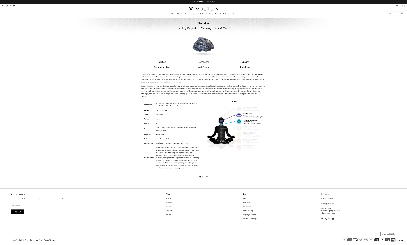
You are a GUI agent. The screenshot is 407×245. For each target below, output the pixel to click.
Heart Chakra (186, 89)
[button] (233, 14)
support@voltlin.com (327, 204)
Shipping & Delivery (249, 215)
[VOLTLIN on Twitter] (14, 6)
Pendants (169, 207)
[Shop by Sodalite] (203, 56)
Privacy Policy (38, 240)
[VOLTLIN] (203, 9)
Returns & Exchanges (250, 219)
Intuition (162, 62)
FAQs (245, 199)
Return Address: (326, 208)
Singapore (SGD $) (388, 234)
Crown (245, 74)
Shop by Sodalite (203, 177)
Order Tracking (248, 211)
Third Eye (164, 110)
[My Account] (397, 6)
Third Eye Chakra (257, 74)
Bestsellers (169, 199)
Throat (158, 110)
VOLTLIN (19, 240)
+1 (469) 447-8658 (327, 199)
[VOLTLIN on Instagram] (6, 6)
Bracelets (169, 203)
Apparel (168, 215)
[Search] (402, 13)
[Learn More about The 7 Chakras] (235, 159)
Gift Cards (246, 203)
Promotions (247, 207)
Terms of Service (49, 240)
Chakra (146, 110)
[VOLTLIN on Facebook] (3, 6)
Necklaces (169, 211)
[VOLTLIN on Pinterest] (10, 6)
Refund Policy (27, 240)
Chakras (235, 102)
